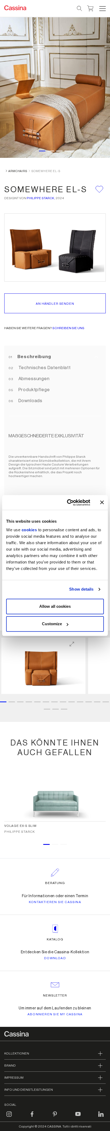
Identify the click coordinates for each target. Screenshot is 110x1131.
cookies (29, 530)
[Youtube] (78, 1117)
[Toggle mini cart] (90, 8)
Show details (81, 589)
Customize (52, 623)
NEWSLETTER (55, 995)
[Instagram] (9, 1117)
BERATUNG (55, 883)
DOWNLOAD (55, 958)
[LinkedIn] (101, 1117)
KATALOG (55, 939)
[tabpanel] (55, 676)
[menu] (102, 8)
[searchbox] (80, 8)
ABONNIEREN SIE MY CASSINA (55, 1014)
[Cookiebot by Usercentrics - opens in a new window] (68, 502)
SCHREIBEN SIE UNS (68, 328)
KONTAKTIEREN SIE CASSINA (55, 902)
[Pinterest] (55, 1117)
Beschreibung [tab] (33, 356)
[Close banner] (102, 502)
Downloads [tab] (29, 400)
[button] (102, 8)
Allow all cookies (55, 606)
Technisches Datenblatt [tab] (44, 367)
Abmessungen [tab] (33, 378)
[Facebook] (32, 1117)
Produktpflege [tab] (33, 389)
